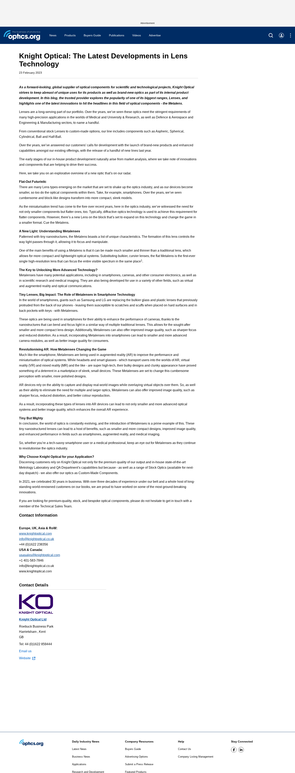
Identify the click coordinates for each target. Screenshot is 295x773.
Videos (136, 35)
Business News (81, 756)
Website (25, 658)
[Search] (271, 35)
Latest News (79, 749)
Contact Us (184, 749)
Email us (25, 651)
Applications (79, 764)
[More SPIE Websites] (290, 35)
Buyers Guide (92, 35)
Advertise (155, 35)
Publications (116, 35)
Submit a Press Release (139, 764)
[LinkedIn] (241, 750)
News (52, 35)
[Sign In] (281, 35)
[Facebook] (234, 750)
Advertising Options (136, 756)
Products (70, 35)
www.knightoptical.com (35, 533)
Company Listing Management (195, 756)
